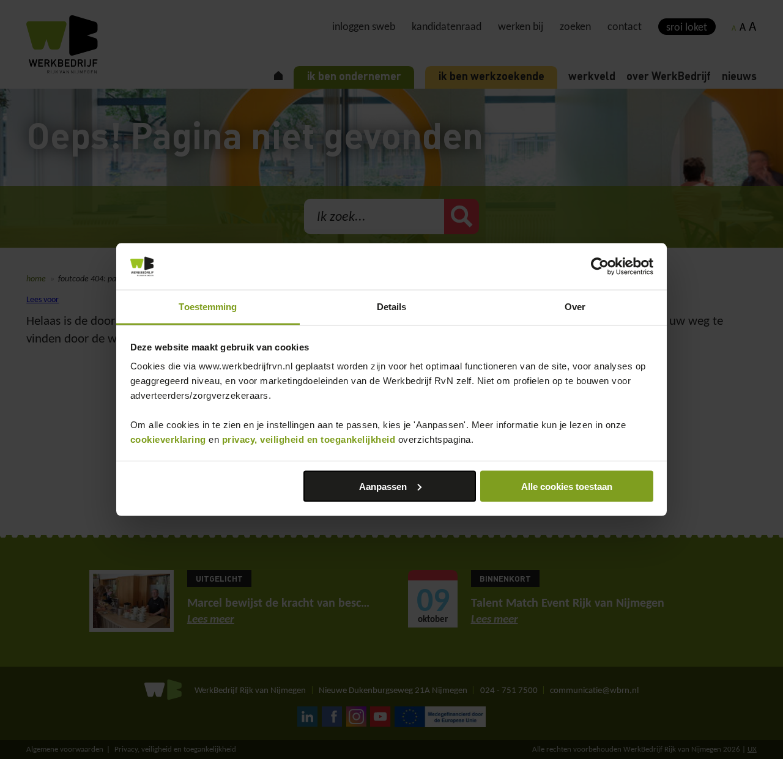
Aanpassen (383, 486)
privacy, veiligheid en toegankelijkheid (309, 439)
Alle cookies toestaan (566, 486)
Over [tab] (575, 307)
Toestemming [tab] (208, 307)
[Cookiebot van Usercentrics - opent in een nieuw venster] (599, 266)
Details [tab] (392, 307)
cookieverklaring (168, 439)
